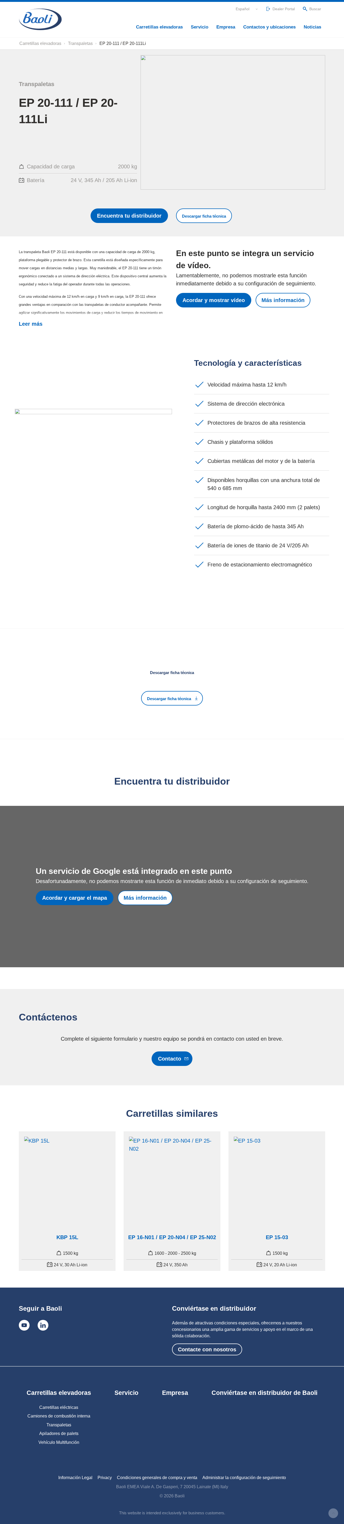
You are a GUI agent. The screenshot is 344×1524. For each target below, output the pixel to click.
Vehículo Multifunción (58, 1442)
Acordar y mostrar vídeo (213, 300)
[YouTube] (24, 1325)
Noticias (312, 27)
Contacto (169, 1059)
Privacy (105, 1477)
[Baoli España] (40, 19)
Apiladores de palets (58, 1433)
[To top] (333, 1513)
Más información (282, 300)
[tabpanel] (67, 1201)
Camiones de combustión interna (58, 1416)
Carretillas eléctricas (58, 1407)
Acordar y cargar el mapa (74, 898)
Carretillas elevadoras (159, 27)
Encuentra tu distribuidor (129, 216)
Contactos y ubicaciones (269, 27)
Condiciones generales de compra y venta (157, 1477)
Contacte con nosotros (207, 1349)
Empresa (225, 27)
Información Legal (75, 1477)
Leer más (30, 324)
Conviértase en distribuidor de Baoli (264, 1392)
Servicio (199, 27)
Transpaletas (80, 43)
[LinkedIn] (43, 1325)
